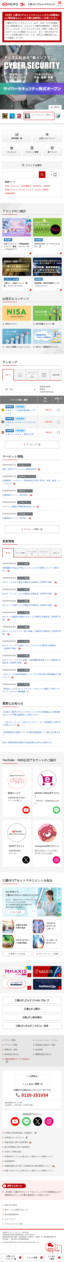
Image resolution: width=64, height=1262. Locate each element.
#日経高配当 (26, 186)
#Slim (7, 186)
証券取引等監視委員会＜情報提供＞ (19, 1133)
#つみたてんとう (26, 190)
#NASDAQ (37, 186)
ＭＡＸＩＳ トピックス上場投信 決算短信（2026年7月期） (27, 594)
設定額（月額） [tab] (44, 375)
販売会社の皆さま (12, 1054)
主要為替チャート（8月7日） (15, 518)
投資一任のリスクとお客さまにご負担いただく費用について (29, 1171)
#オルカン (15, 186)
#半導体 (46, 186)
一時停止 (56, 107)
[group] (39, 116)
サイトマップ (10, 1219)
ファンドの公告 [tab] (32, 553)
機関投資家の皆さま (43, 1054)
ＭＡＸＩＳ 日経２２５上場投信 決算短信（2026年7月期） (27, 605)
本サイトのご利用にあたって (16, 1210)
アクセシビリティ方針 (14, 1224)
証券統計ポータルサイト (14, 1138)
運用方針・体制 (11, 1050)
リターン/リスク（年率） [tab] (32, 375)
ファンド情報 (10, 1040)
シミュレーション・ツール (46, 1040)
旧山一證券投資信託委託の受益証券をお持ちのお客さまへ (27, 742)
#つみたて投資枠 (42, 190)
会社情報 (39, 1050)
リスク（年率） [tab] (20, 375)
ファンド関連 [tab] (20, 553)
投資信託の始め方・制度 (45, 1045)
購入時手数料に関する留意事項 (17, 1147)
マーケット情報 (11, 1045)
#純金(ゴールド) (11, 190)
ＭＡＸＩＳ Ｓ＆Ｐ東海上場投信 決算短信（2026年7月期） (27, 582)
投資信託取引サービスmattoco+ (17, 1059)
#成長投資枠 (10, 193)
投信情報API (10, 1161)
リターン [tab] (8, 375)
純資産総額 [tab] (56, 375)
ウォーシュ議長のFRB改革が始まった (18, 506)
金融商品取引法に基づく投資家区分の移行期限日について (28, 1166)
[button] (50, 1247)
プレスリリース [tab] (43, 553)
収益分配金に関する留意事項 (16, 1142)
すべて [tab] (8, 553)
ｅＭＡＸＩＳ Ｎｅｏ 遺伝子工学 (20, 434)
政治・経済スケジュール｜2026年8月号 (19, 469)
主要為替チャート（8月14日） (15, 495)
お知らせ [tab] (56, 553)
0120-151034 (34, 1095)
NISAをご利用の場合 (13, 1152)
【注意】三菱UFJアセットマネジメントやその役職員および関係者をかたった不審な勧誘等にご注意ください (33, 1193)
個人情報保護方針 (12, 1214)
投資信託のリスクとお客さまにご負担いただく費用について (29, 1156)
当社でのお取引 (11, 1205)
